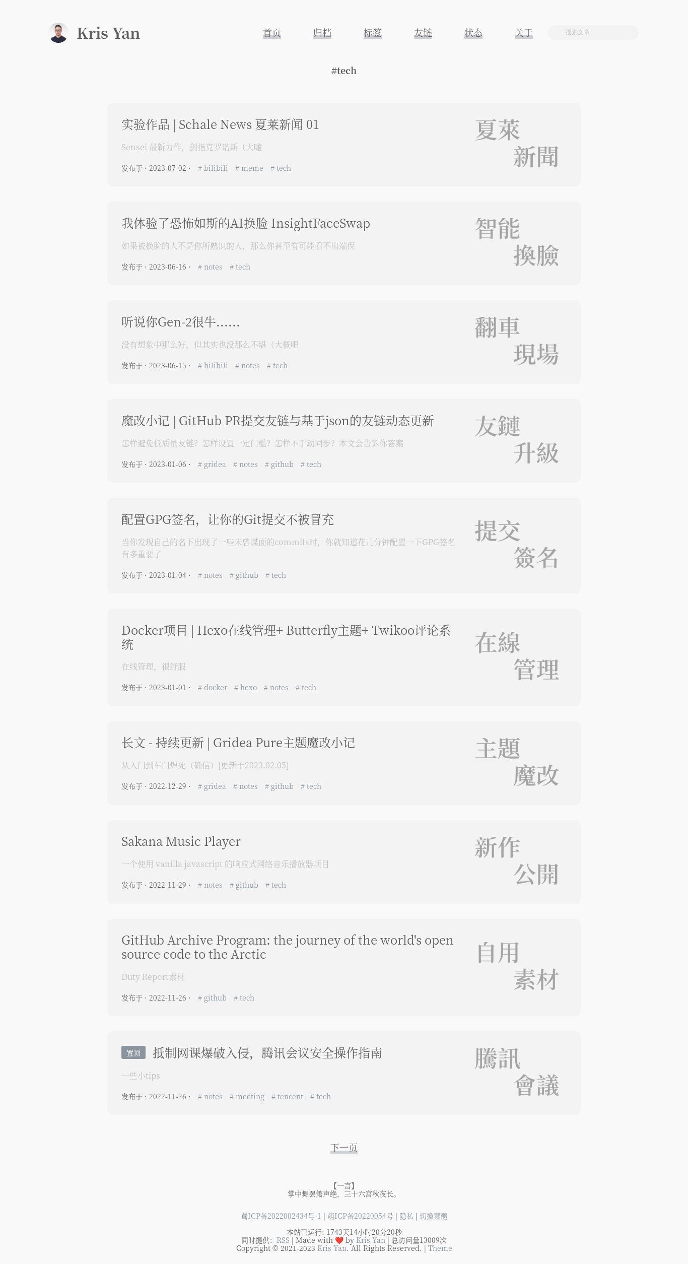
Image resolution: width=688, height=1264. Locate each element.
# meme (250, 168)
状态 (473, 32)
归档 (322, 32)
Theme (440, 1248)
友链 (423, 32)
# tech (280, 168)
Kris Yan (370, 1240)
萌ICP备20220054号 (360, 1216)
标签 (373, 32)
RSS (283, 1240)
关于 (524, 32)
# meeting (248, 1096)
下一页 (344, 1147)
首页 (272, 32)
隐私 (406, 1216)
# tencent (288, 1096)
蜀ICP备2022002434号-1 (281, 1216)
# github (280, 464)
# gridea (213, 464)
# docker (213, 687)
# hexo (246, 687)
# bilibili (214, 168)
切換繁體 (434, 1216)
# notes (211, 266)
